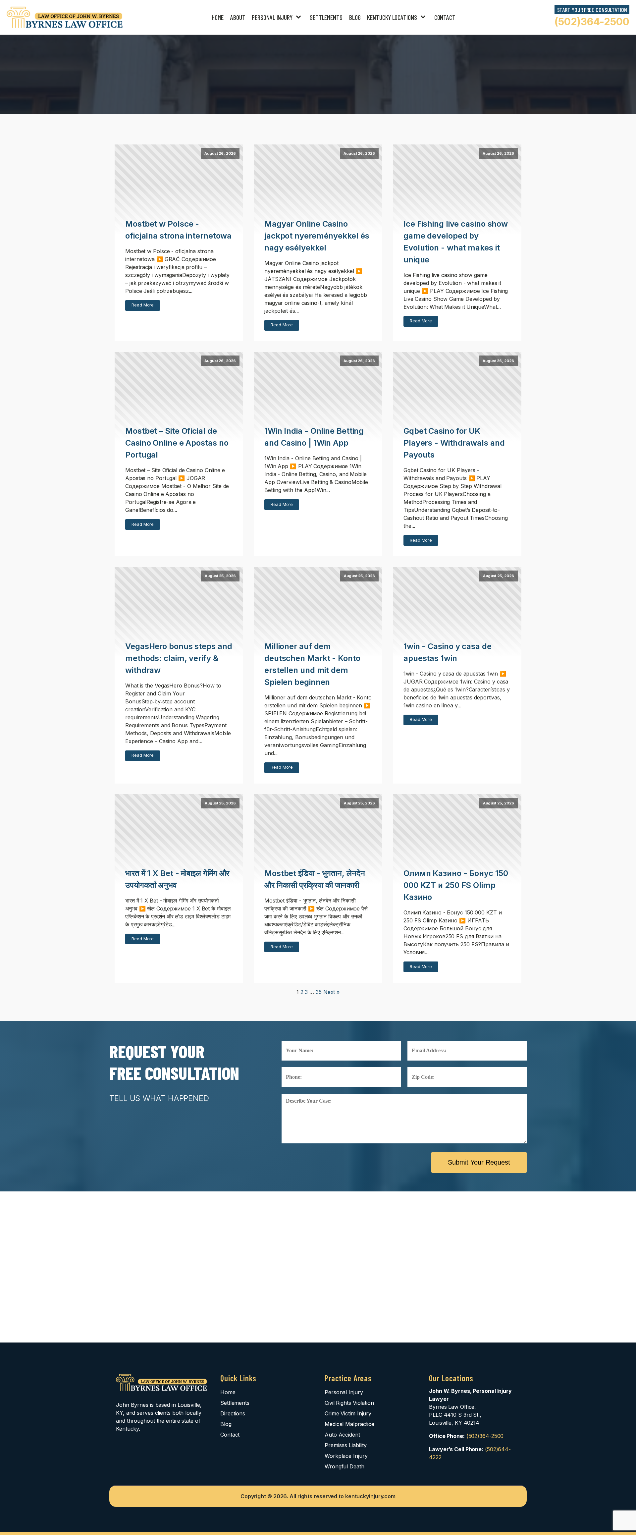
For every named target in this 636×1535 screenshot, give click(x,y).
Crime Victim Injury (348, 1413)
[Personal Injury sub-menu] (300, 17)
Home (218, 17)
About (237, 17)
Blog (355, 17)
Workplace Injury (346, 1456)
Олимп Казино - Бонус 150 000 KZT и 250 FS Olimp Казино (455, 885)
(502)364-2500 (592, 21)
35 (319, 992)
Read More (143, 304)
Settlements (326, 17)
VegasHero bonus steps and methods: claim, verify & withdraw (178, 658)
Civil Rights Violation (349, 1402)
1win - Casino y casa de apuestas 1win (447, 652)
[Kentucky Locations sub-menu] (424, 17)
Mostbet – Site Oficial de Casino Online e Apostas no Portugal (176, 443)
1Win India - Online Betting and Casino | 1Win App (314, 437)
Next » (331, 992)
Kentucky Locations (392, 17)
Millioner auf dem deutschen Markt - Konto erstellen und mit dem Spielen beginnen (312, 664)
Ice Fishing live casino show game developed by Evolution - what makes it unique (455, 241)
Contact (444, 17)
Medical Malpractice (349, 1424)
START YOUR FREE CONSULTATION (592, 9)
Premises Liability (346, 1445)
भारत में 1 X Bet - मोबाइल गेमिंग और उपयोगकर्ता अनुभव (177, 879)
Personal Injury (272, 17)
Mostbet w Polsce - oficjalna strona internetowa (178, 230)
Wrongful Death (344, 1466)
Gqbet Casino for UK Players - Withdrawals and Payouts (454, 443)
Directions (232, 1413)
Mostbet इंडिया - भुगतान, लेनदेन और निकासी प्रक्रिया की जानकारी (314, 879)
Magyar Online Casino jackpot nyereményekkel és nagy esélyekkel (316, 235)
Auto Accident (342, 1434)
